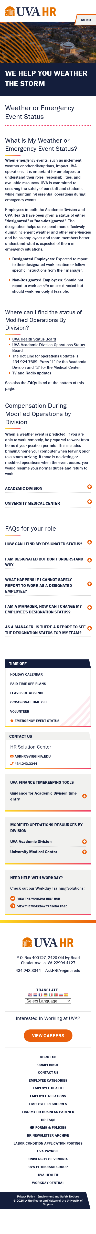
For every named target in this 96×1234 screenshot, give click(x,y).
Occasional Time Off (29, 702)
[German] (46, 996)
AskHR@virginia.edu (33, 756)
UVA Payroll (48, 1151)
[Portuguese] (56, 996)
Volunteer (19, 711)
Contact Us (48, 1072)
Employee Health (48, 1088)
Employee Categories (48, 1080)
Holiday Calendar (26, 674)
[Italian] (51, 996)
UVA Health (48, 1174)
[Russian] (61, 996)
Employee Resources (48, 1104)
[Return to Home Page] (30, 12)
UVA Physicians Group (48, 1166)
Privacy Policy (26, 1196)
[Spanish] (66, 996)
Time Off (18, 663)
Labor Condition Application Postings (48, 1143)
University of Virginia (48, 1159)
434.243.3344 (26, 763)
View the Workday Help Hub (38, 898)
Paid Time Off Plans (28, 683)
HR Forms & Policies (48, 1127)
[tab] (48, 487)
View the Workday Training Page (42, 906)
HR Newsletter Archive (48, 1135)
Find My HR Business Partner (48, 1111)
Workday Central (48, 1182)
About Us (48, 1056)
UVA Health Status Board (34, 339)
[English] (30, 996)
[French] (40, 996)
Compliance (48, 1064)
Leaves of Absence (27, 693)
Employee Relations (48, 1096)
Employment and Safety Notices (58, 1196)
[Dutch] (35, 996)
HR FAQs (48, 1119)
